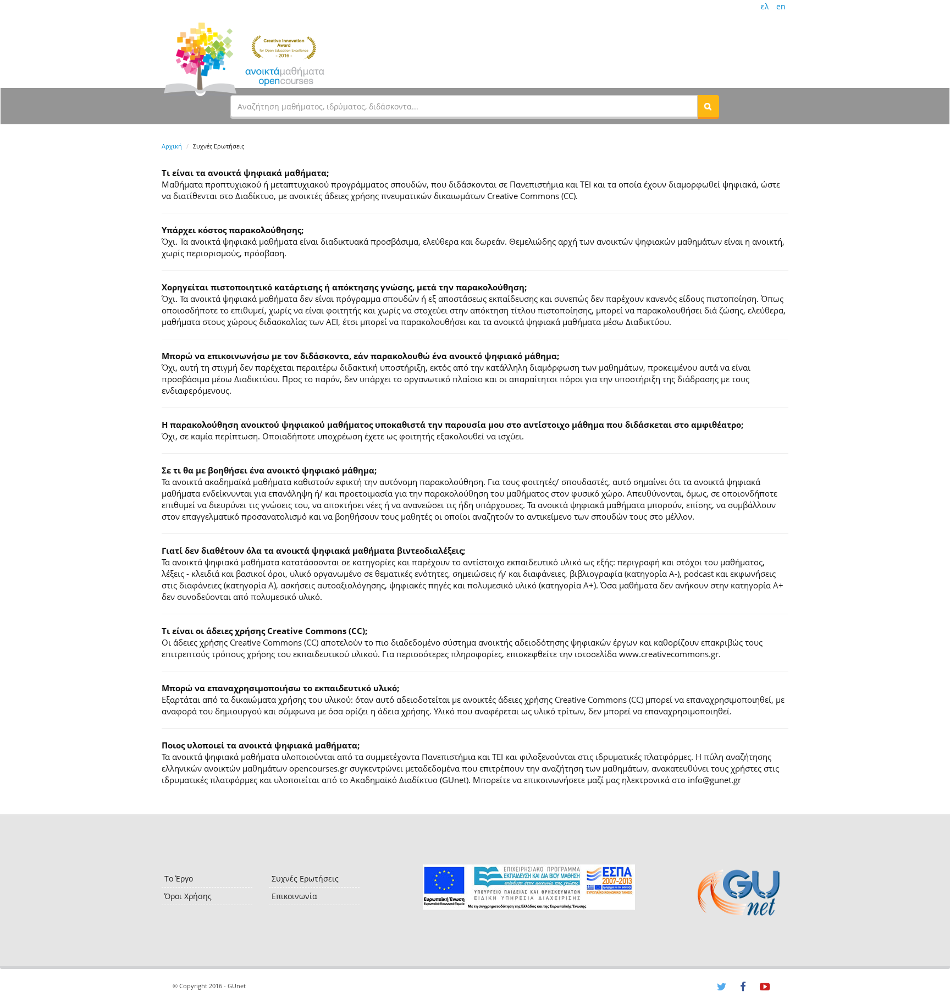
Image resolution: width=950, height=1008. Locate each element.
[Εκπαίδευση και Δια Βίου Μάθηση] (528, 887)
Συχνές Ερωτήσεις (305, 878)
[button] (708, 106)
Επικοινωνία (294, 896)
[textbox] (464, 106)
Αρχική (172, 146)
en (781, 6)
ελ (765, 6)
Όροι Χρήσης (188, 896)
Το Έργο (178, 878)
